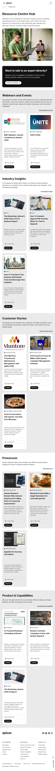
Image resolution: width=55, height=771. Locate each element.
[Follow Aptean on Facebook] (43, 733)
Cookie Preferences (7, 763)
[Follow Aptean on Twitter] (46, 733)
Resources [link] (12, 7)
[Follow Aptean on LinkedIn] (49, 733)
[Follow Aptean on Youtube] (52, 733)
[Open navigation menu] (4, 3)
